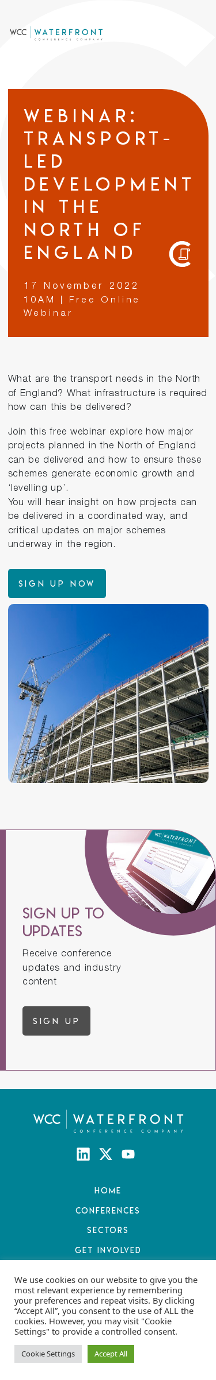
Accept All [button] (110, 1353)
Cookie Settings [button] (48, 1353)
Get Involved (108, 1250)
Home (108, 1190)
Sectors (108, 1230)
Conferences (107, 1210)
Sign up (57, 1021)
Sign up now (57, 583)
